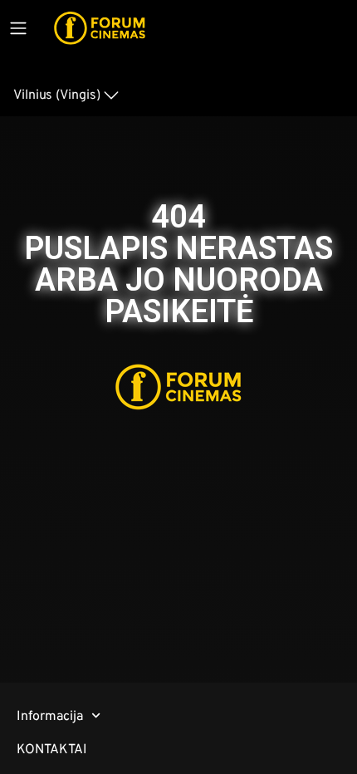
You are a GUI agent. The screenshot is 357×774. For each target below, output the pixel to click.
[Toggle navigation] (18, 28)
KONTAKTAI (52, 748)
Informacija (50, 715)
